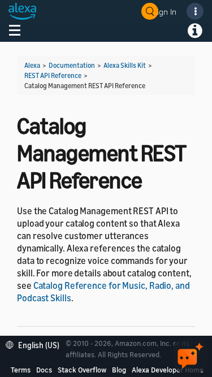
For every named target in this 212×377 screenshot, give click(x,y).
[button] (35, 344)
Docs (44, 369)
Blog (119, 369)
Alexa (32, 65)
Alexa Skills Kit (124, 65)
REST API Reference (52, 75)
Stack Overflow (82, 369)
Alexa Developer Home (168, 369)
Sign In (164, 11)
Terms (21, 369)
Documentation (72, 65)
